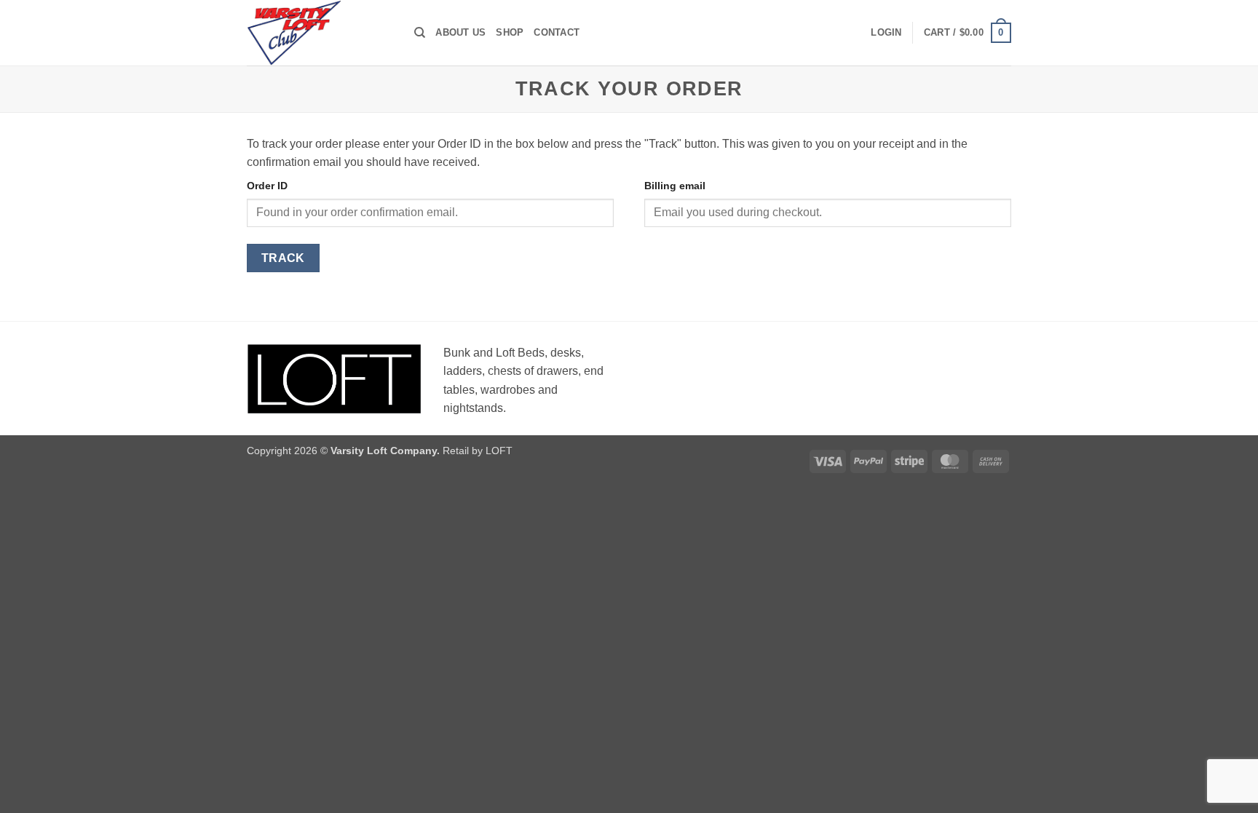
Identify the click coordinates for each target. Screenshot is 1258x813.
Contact (556, 32)
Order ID (267, 185)
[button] (886, 32)
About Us (460, 32)
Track (283, 258)
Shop (509, 32)
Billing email (674, 185)
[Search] (419, 33)
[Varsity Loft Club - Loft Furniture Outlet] (319, 33)
